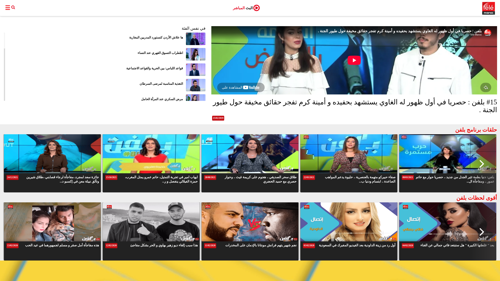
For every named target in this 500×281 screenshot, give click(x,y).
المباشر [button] (243, 8)
